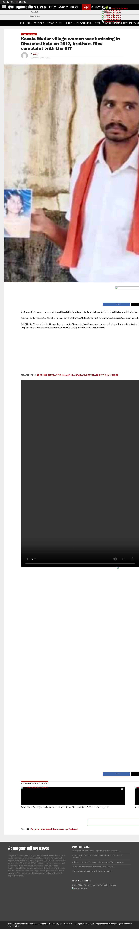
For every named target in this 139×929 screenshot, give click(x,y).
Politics (107, 23)
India (61, 23)
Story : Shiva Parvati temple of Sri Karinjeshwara (94, 885)
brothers (42, 375)
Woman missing (110, 375)
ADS (28, 23)
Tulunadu (39, 23)
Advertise (63, 7)
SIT (100, 375)
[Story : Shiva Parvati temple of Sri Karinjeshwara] (95, 899)
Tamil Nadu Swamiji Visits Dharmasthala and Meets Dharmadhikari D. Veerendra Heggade (65, 807)
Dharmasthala (67, 375)
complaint (53, 375)
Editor (36, 54)
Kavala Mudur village (86, 375)
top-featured (71, 829)
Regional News (38, 829)
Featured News (84, 23)
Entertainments (119, 23)
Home (21, 23)
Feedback (74, 7)
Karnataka (52, 23)
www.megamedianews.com (103, 923)
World (34, 12)
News (97, 23)
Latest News (52, 829)
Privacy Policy (13, 926)
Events (69, 23)
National (35, 16)
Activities (51, 7)
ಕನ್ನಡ (86, 7)
